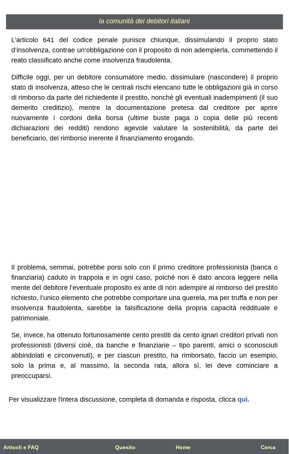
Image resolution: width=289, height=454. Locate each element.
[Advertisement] (144, 203)
